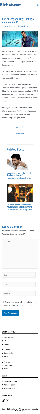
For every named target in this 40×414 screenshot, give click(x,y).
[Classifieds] (20, 353)
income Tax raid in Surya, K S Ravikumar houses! (19, 174)
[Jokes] (20, 356)
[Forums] (20, 350)
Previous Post (20, 127)
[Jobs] (20, 369)
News (20, 26)
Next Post (20, 134)
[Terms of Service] (20, 381)
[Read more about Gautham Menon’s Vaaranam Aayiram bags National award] (20, 193)
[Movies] (20, 341)
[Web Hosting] (20, 337)
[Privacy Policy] (20, 385)
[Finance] (20, 362)
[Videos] (20, 344)
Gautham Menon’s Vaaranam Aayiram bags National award (19, 205)
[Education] (20, 365)
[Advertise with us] (20, 388)
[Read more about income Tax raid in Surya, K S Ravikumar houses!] (17, 162)
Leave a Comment (9, 26)
